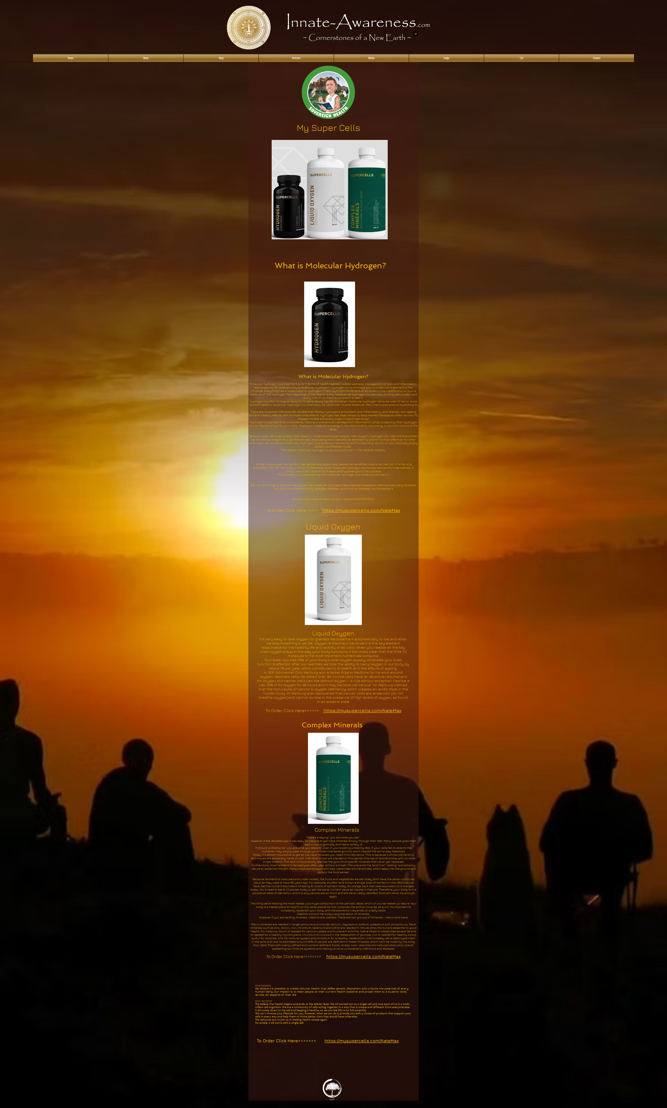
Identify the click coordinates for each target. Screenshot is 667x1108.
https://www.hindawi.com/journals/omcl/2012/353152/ (339, 499)
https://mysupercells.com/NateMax (361, 510)
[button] (415, 32)
